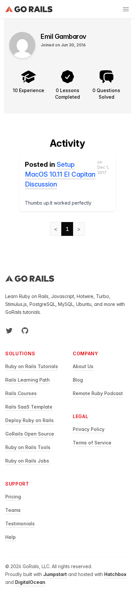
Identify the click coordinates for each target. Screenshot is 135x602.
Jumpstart (55, 574)
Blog (78, 380)
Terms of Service (92, 442)
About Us (83, 366)
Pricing (13, 496)
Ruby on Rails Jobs (27, 461)
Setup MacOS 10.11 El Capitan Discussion (60, 174)
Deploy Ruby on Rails (29, 420)
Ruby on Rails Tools (27, 447)
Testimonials (20, 523)
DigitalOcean (30, 582)
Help (10, 537)
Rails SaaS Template (28, 407)
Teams (13, 510)
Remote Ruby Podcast (98, 393)
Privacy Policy (89, 429)
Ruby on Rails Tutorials (31, 366)
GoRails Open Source (29, 434)
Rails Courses (21, 393)
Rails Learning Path (27, 380)
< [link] (55, 229)
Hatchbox (115, 574)
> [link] (79, 229)
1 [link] (67, 229)
